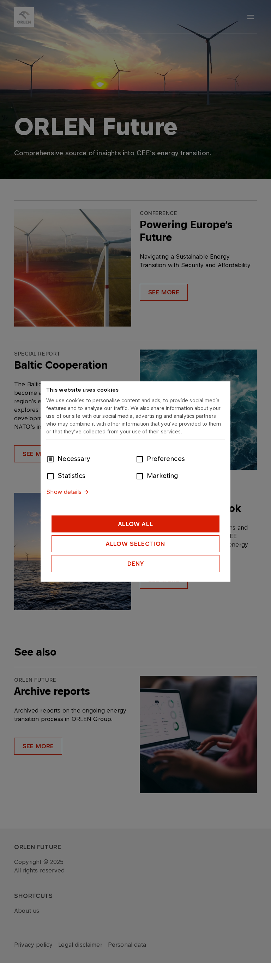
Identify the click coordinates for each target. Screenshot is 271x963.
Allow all (135, 523)
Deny (135, 563)
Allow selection (135, 543)
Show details (64, 491)
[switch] (141, 458)
